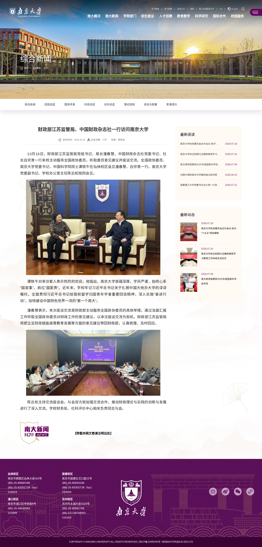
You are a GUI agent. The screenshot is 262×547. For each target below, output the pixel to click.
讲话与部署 (150, 104)
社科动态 (109, 104)
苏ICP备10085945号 (150, 541)
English (235, 9)
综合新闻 (37, 68)
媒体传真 (69, 104)
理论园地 (129, 104)
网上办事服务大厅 (206, 9)
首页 (26, 68)
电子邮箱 (168, 9)
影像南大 (171, 104)
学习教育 (155, 9)
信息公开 (181, 9)
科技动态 (89, 104)
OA (220, 9)
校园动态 (49, 104)
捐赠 (192, 9)
